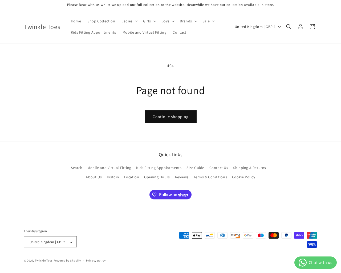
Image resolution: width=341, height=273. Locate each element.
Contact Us (218, 167)
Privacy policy (96, 260)
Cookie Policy (243, 177)
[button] (129, 21)
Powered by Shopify (67, 261)
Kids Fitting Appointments (158, 167)
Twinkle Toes (44, 261)
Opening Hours (157, 177)
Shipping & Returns (249, 167)
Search (77, 167)
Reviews (182, 177)
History (113, 177)
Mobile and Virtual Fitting (109, 167)
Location (131, 177)
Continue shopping (171, 116)
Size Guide (195, 167)
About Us (94, 177)
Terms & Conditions (210, 177)
